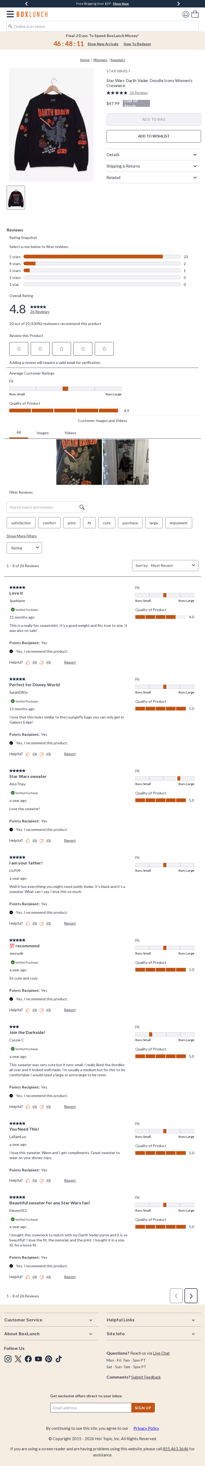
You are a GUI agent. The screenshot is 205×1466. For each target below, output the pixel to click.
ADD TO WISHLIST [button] (153, 136)
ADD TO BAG (153, 119)
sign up (143, 1408)
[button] (9, 14)
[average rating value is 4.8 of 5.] (118, 93)
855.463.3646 (175, 1448)
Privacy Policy (146, 1428)
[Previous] (26, 4)
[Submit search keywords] (10, 26)
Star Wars (117, 71)
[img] (8, 1359)
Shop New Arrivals (103, 44)
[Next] (179, 4)
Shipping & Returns (123, 166)
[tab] (16, 198)
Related (113, 177)
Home (84, 60)
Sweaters (118, 60)
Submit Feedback (146, 1377)
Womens (100, 60)
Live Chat (161, 1353)
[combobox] (102, 26)
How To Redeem (137, 44)
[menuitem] (195, 14)
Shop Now (121, 4)
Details (113, 154)
